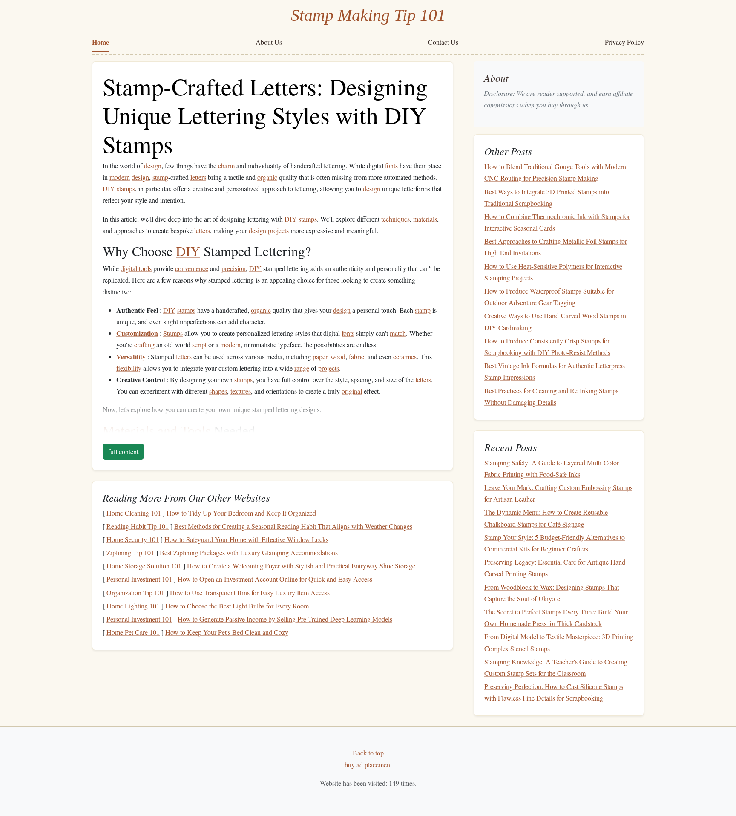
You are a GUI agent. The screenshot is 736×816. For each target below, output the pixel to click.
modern (119, 177)
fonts (391, 165)
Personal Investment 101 (139, 578)
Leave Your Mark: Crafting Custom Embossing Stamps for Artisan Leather (558, 493)
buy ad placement (368, 764)
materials (425, 218)
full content (123, 451)
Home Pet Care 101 (133, 632)
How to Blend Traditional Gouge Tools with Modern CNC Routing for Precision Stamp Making (555, 172)
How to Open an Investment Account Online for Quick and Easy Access (275, 578)
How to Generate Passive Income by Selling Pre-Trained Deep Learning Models (285, 618)
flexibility (128, 367)
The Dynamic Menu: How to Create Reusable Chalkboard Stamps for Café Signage (546, 517)
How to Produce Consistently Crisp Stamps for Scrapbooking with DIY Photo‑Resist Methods (547, 346)
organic (267, 177)
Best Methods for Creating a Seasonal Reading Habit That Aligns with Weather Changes (293, 526)
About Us (269, 41)
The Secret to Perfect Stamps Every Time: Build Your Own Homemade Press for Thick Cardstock (556, 617)
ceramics (405, 356)
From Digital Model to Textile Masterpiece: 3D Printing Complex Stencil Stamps (558, 642)
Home (100, 42)
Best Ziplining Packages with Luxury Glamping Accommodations (249, 552)
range (301, 367)
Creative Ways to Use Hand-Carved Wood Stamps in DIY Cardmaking (555, 321)
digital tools (136, 268)
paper (320, 356)
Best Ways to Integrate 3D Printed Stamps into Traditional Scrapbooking (546, 197)
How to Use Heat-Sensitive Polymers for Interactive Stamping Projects (553, 272)
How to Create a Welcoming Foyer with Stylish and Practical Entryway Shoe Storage (301, 565)
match (398, 333)
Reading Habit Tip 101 (137, 526)
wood (338, 356)
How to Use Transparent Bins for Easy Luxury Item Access (250, 592)
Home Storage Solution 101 (143, 565)
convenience (191, 268)
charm (226, 165)
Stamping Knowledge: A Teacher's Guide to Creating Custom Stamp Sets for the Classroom (555, 667)
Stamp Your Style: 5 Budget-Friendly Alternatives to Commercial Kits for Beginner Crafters (554, 543)
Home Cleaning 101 (133, 512)
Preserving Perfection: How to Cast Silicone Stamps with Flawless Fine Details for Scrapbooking (553, 692)
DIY (109, 188)
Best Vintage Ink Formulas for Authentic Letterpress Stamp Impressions (554, 371)
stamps (126, 188)
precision (233, 268)
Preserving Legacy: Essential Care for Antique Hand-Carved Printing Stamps (555, 567)
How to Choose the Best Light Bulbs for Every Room (237, 605)
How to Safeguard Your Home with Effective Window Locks (246, 539)
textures (240, 390)
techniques (395, 218)
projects (328, 367)
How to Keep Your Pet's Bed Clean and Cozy (226, 632)
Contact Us (443, 41)
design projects (269, 230)
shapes (218, 390)
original (352, 390)
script (199, 344)
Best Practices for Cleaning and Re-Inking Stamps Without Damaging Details (551, 396)
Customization (137, 333)
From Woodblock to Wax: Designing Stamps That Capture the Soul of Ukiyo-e (551, 592)
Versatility (131, 356)
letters (198, 177)
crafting (144, 344)
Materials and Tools (156, 430)
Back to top (368, 752)
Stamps (173, 333)
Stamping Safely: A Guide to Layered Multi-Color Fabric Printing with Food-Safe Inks (551, 468)
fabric (356, 356)
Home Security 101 (132, 539)
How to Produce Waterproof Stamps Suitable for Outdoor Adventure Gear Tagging (549, 296)
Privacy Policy (624, 41)
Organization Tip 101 (135, 592)
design (152, 165)
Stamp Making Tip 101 (368, 15)
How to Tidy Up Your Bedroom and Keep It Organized (241, 512)
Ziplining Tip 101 (130, 552)
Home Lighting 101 (133, 605)
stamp (160, 177)
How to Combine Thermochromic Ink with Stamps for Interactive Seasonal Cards (557, 222)
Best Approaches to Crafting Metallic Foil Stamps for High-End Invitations (555, 246)
